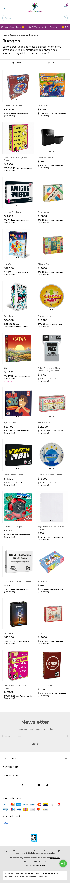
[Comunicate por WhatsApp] (63, 863)
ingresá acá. (55, 858)
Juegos (13, 35)
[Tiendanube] (35, 865)
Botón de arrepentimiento (35, 861)
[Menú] (4, 8)
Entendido (42, 877)
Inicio (4, 35)
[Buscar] (64, 18)
